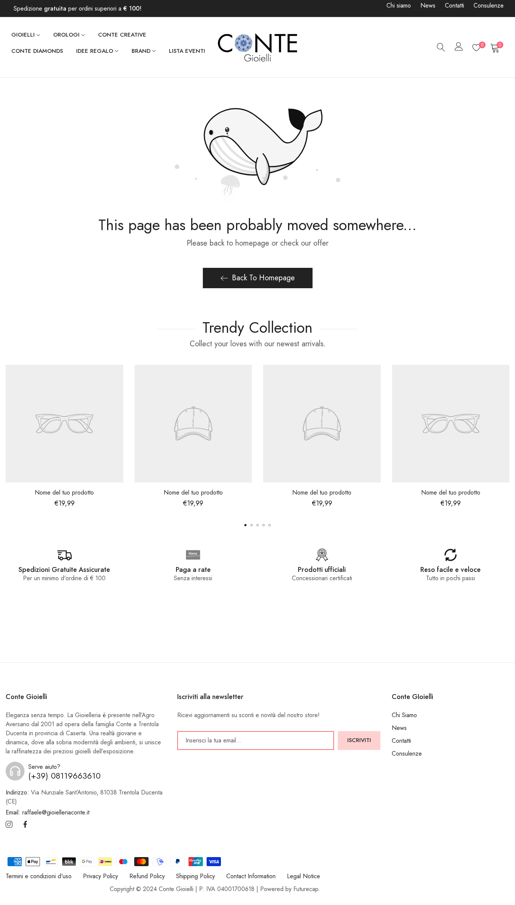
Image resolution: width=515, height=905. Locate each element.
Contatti (454, 5)
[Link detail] (9, 824)
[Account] (459, 48)
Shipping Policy (195, 876)
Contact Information (251, 876)
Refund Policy (147, 876)
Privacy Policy (100, 876)
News (427, 5)
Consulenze (489, 5)
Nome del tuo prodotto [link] (64, 492)
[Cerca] (441, 47)
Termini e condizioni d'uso (39, 876)
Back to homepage (263, 277)
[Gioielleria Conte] (257, 47)
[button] (245, 525)
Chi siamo (398, 5)
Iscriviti (359, 740)
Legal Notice (303, 876)
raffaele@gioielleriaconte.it (47, 812)
